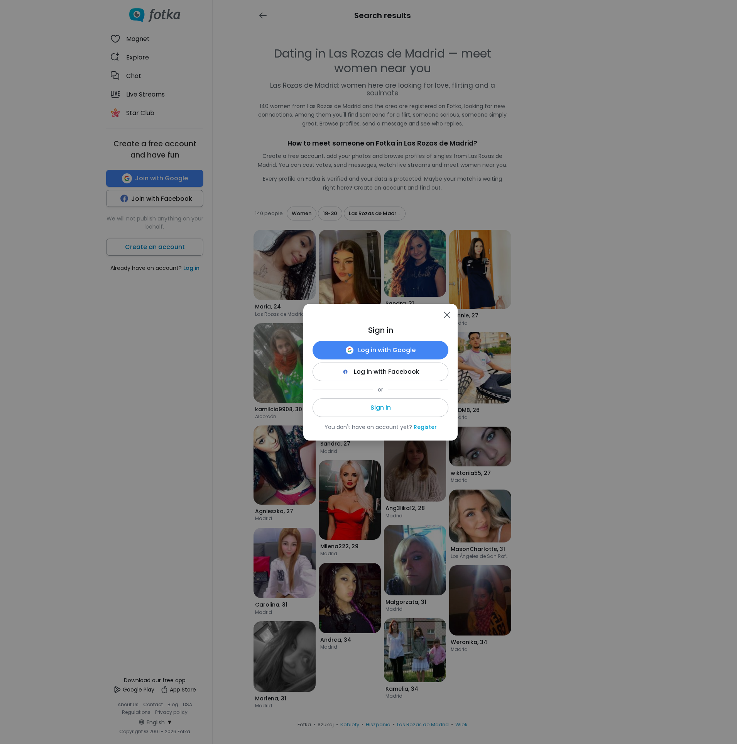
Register (425, 427)
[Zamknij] (447, 314)
